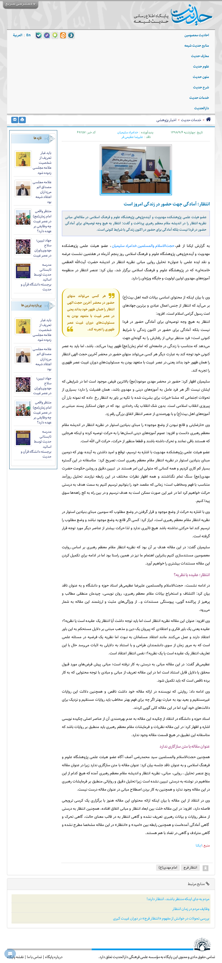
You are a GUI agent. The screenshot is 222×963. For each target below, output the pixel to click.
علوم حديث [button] (201, 66)
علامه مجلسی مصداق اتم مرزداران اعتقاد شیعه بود (42, 192)
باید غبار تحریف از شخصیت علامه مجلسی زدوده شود (42, 163)
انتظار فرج (190, 867)
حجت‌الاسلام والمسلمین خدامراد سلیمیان (143, 246)
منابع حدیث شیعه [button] (196, 45)
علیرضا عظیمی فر (132, 137)
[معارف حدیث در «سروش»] (71, 35)
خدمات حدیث (191, 120)
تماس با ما (34, 957)
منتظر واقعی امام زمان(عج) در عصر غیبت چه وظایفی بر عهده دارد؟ (42, 221)
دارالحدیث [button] (201, 108)
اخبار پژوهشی (166, 120)
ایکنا (199, 845)
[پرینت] (22, 120)
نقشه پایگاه (15, 957)
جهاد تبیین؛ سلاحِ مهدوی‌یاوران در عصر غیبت (42, 248)
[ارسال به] (14, 120)
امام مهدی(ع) (168, 867)
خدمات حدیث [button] (199, 98)
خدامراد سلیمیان (127, 132)
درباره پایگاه (53, 957)
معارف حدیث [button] (200, 56)
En (28, 35)
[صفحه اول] (208, 120)
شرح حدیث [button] (201, 87)
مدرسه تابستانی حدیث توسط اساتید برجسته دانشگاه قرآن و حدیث (36, 277)
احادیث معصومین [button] (196, 35)
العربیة (17, 35)
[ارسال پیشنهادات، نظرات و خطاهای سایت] (10, 954)
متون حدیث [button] (201, 77)
